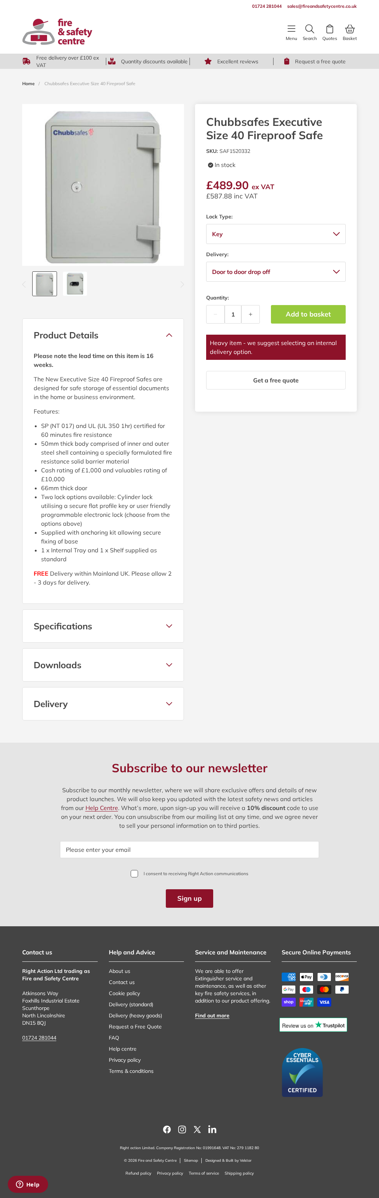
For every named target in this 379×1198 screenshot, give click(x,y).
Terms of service (204, 1173)
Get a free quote (276, 380)
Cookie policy (124, 993)
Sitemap (191, 1160)
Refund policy (138, 1173)
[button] (103, 335)
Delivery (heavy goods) (135, 1015)
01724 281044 (39, 1037)
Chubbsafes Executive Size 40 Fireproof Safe (89, 83)
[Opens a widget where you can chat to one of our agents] (27, 1185)
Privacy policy (125, 1060)
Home (28, 83)
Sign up (189, 898)
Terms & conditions (131, 1071)
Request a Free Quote (135, 1026)
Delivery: (217, 254)
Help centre (123, 1048)
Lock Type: (219, 216)
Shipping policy (239, 1173)
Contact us (122, 982)
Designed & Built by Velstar (228, 1160)
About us (119, 971)
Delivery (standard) (131, 1004)
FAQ (114, 1037)
